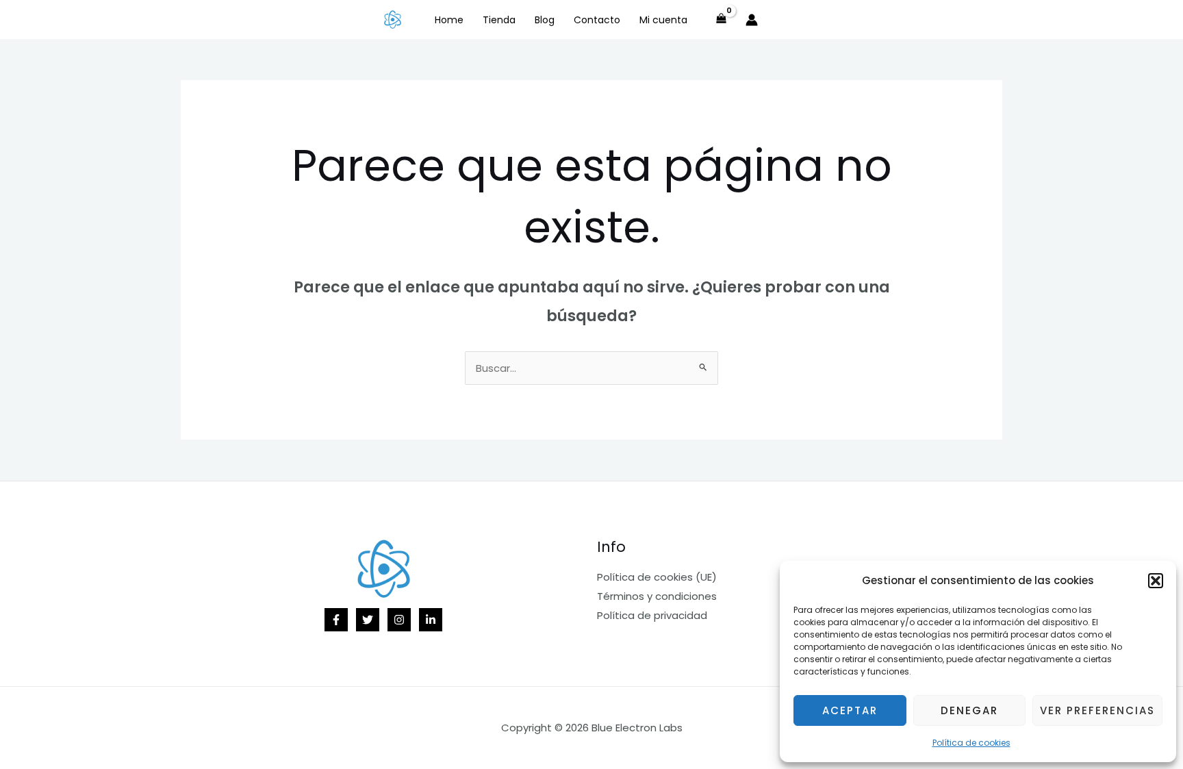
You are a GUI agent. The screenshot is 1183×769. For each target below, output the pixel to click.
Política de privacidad (652, 615)
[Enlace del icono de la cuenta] (752, 20)
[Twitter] (367, 619)
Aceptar (850, 710)
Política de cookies (971, 742)
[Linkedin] (430, 619)
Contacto (597, 20)
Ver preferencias (1097, 710)
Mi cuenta (663, 20)
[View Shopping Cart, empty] (721, 19)
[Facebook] (336, 619)
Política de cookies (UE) (657, 577)
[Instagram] (399, 619)
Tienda (499, 20)
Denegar (969, 710)
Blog (545, 20)
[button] (1155, 581)
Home (449, 20)
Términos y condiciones (657, 596)
